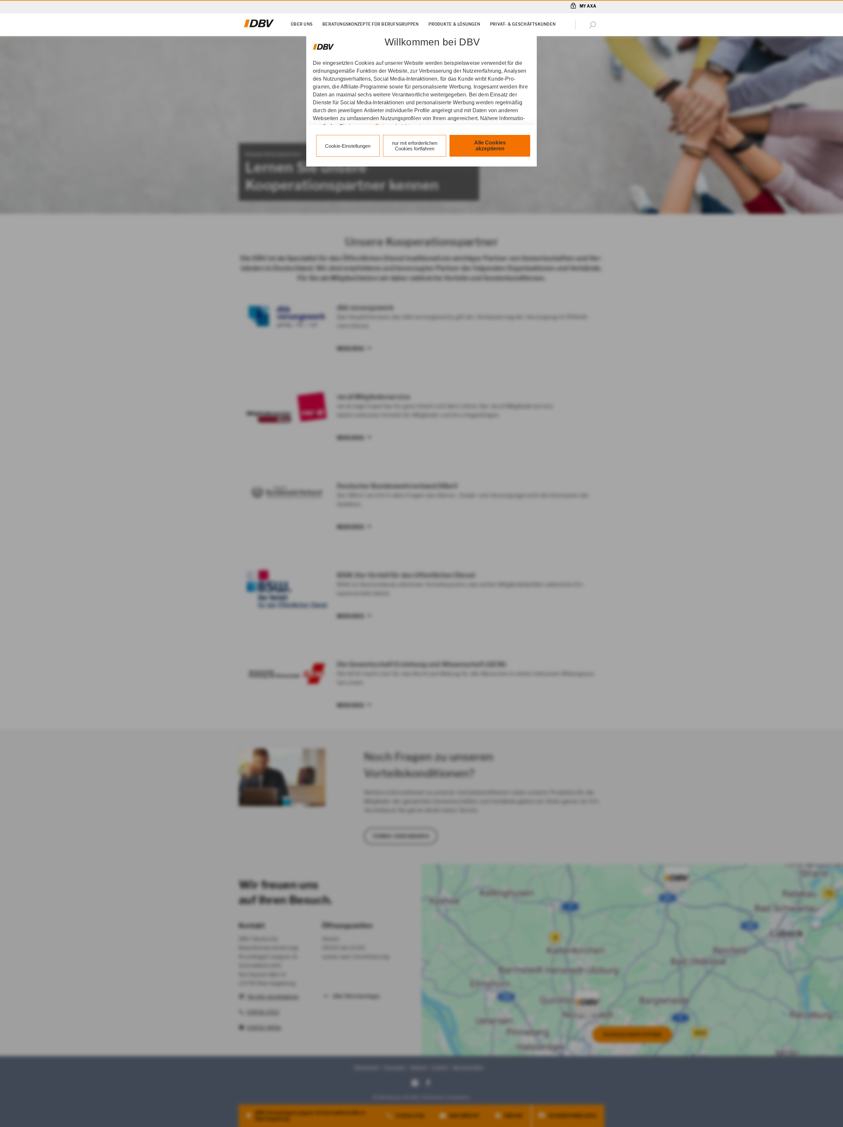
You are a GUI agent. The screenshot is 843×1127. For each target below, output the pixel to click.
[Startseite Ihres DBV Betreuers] (259, 27)
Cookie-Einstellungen (347, 146)
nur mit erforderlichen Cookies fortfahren (414, 145)
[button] (594, 25)
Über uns (302, 24)
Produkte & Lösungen (454, 24)
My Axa (588, 6)
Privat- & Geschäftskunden (523, 24)
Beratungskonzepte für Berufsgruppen (370, 24)
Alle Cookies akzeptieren (490, 145)
